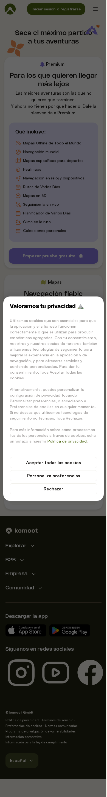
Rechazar (53, 488)
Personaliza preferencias (53, 475)
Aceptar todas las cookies (53, 462)
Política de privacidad (67, 441)
